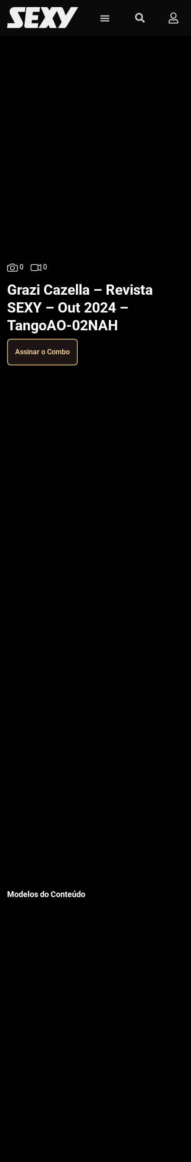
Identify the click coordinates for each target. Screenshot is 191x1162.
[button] (104, 18)
